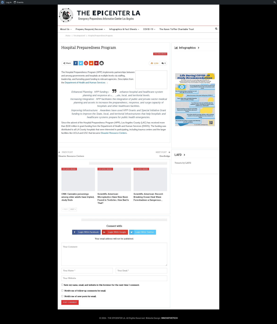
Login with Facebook (88, 232)
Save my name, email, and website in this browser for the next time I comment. (102, 285)
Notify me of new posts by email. (80, 296)
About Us (65, 29)
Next (212, 99)
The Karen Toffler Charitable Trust (176, 29)
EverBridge (165, 156)
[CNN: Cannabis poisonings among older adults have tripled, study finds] (78, 179)
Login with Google (117, 232)
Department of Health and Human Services (86, 82)
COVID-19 (148, 29)
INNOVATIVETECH (169, 318)
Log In (9, 2)
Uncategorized (160, 54)
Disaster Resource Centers (114, 133)
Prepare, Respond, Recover (89, 29)
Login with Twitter (144, 232)
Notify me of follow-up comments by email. (85, 291)
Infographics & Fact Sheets (123, 29)
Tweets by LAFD (183, 163)
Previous (178, 99)
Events (20, 2)
